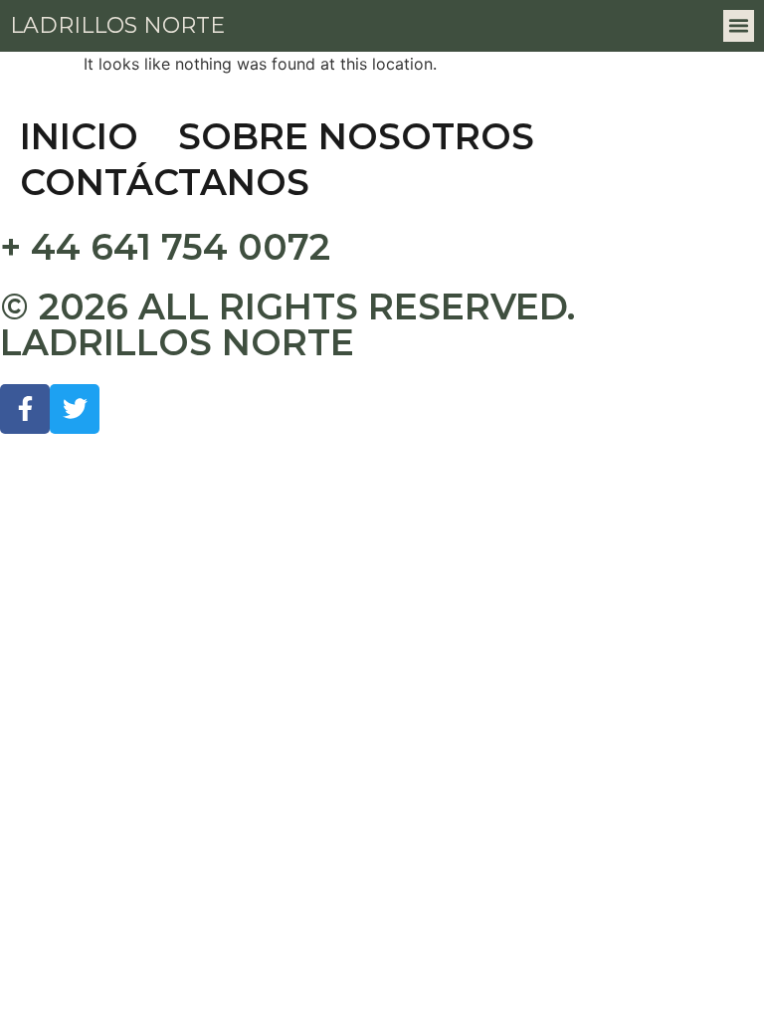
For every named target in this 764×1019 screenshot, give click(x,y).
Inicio (79, 136)
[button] (739, 26)
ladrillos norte (117, 25)
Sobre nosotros (356, 136)
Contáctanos (164, 182)
